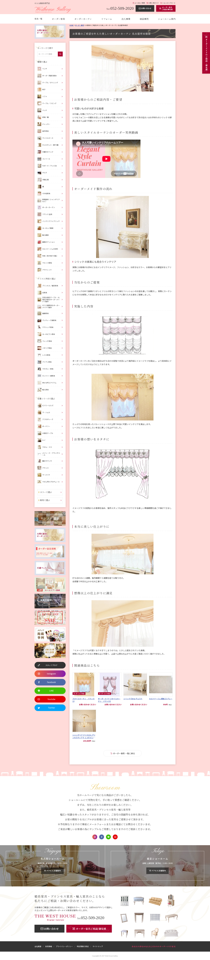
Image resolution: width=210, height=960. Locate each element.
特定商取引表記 (83, 946)
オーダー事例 (79, 25)
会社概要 (38, 946)
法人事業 (126, 18)
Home (72, 25)
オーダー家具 (58, 18)
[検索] (60, 54)
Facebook (101, 836)
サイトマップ (98, 946)
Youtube (115, 836)
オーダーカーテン (83, 18)
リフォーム (106, 18)
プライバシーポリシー (64, 946)
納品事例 (144, 18)
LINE (108, 836)
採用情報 (48, 946)
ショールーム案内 (166, 18)
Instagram (94, 836)
